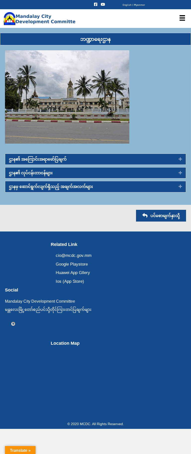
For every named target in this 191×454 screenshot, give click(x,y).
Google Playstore (72, 264)
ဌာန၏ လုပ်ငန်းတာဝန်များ (31, 173)
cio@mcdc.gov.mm (74, 255)
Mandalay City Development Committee (40, 301)
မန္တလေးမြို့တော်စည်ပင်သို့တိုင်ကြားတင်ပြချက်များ (48, 309)
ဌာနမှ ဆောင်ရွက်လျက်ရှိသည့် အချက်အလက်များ (51, 186)
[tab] (95, 159)
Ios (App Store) (70, 281)
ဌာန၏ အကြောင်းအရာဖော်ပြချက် (38, 159)
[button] (161, 216)
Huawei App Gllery (73, 272)
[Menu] (182, 18)
